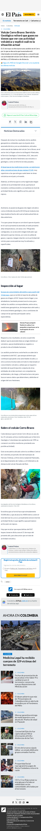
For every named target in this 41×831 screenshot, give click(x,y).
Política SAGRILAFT (13, 817)
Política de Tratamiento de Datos (21, 568)
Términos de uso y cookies (15, 815)
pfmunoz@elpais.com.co (14, 828)
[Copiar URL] (31, 122)
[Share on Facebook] (10, 122)
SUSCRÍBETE (29, 14)
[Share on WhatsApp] (20, 122)
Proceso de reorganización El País (17, 824)
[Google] (13, 595)
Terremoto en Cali (20, 21)
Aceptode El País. (20, 569)
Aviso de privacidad (33, 813)
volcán (8, 582)
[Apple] (28, 595)
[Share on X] (15, 122)
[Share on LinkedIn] (26, 122)
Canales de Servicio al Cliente (26, 812)
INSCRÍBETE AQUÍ (20, 575)
